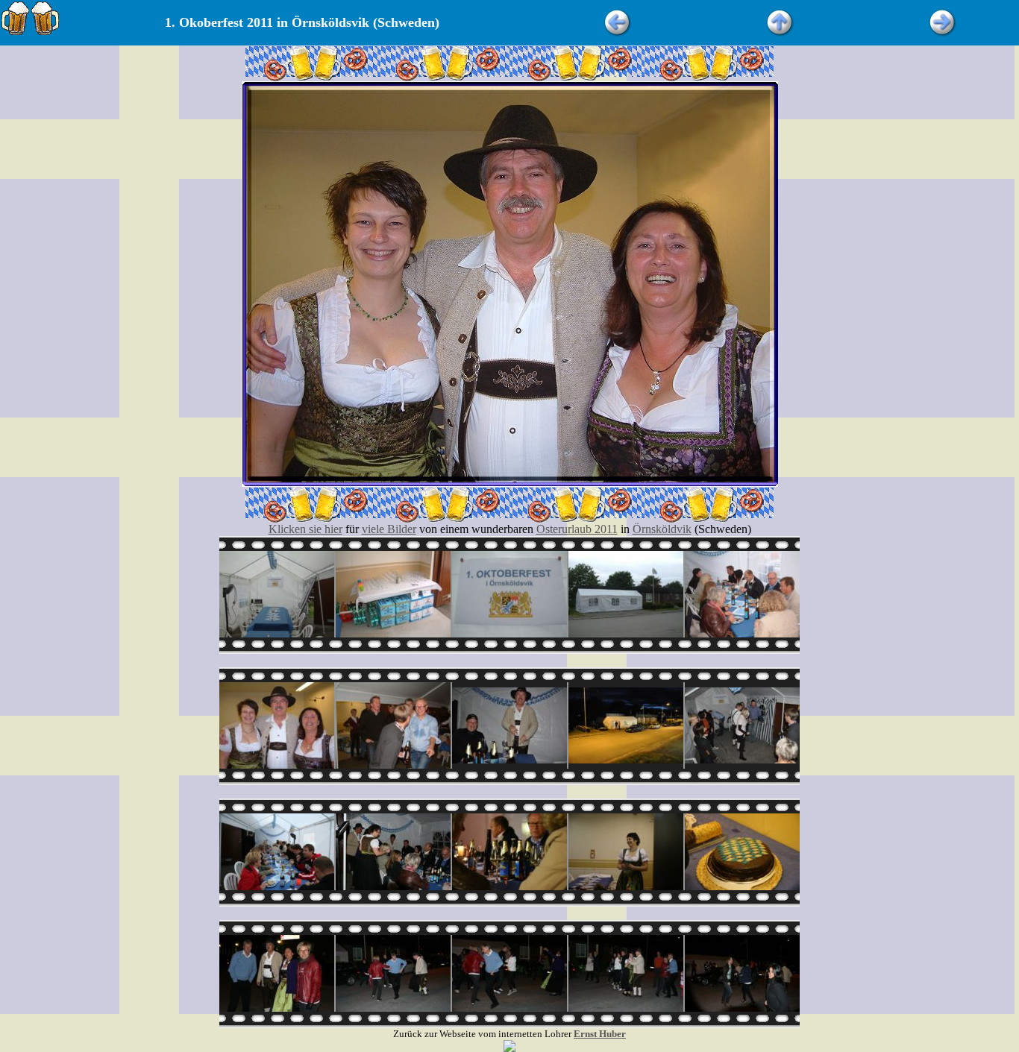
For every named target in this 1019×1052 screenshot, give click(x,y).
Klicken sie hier (305, 529)
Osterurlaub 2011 (577, 529)
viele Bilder (389, 529)
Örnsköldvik (662, 529)
